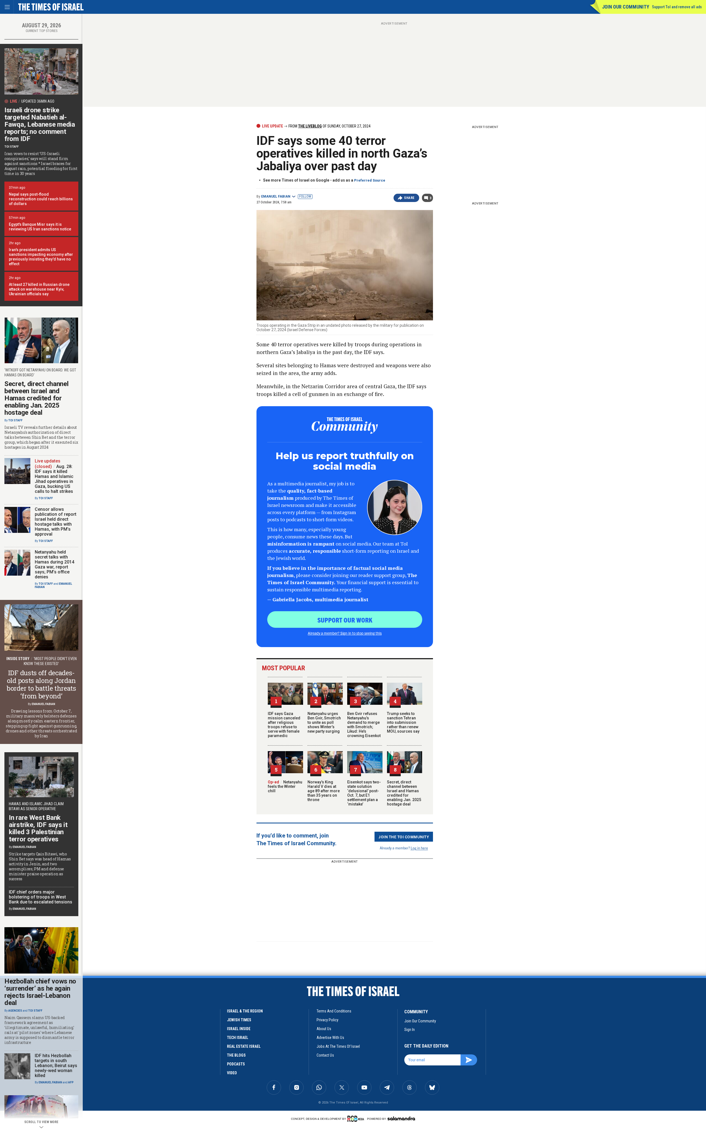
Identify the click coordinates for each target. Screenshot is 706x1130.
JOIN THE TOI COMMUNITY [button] (404, 836)
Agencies (15, 1010)
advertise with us (330, 1037)
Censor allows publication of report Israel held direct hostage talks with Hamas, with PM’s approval (55, 522)
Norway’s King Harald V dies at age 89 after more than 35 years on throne (323, 791)
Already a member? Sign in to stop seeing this (345, 633)
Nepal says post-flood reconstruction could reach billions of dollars (41, 199)
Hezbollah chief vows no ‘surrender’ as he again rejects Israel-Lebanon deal (40, 992)
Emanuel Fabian (275, 196)
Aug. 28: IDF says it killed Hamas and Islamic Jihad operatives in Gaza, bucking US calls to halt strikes (54, 479)
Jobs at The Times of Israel (338, 1046)
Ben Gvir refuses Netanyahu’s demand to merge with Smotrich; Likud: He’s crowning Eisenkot (364, 724)
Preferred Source (369, 180)
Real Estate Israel (244, 1046)
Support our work (344, 620)
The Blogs (236, 1055)
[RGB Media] (356, 1119)
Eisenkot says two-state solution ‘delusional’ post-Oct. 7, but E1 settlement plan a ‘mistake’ (364, 793)
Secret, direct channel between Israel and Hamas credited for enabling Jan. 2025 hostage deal (404, 793)
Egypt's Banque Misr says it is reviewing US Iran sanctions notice (40, 226)
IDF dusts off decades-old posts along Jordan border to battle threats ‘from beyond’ (41, 684)
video (232, 1073)
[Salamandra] (401, 1118)
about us (324, 1029)
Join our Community (625, 7)
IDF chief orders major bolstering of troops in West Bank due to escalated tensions (40, 897)
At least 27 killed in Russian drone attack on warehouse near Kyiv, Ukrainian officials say (39, 289)
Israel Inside (238, 1029)
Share (409, 198)
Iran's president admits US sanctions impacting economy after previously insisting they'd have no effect (41, 257)
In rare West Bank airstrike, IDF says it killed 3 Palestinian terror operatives (38, 828)
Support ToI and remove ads (677, 7)
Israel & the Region (245, 1011)
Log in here (419, 847)
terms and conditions (334, 1011)
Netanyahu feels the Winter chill (285, 786)
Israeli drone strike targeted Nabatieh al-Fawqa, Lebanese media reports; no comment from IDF (39, 124)
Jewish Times (239, 1020)
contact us (325, 1055)
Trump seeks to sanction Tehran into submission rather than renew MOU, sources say (403, 722)
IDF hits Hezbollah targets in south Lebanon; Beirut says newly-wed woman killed (56, 1065)
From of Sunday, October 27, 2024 (329, 126)
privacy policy (327, 1020)
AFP (71, 1082)
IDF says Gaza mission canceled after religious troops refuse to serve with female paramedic (284, 724)
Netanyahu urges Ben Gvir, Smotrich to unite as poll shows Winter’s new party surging (324, 722)
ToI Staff (11, 146)
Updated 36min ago (37, 101)
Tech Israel (237, 1037)
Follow (305, 196)
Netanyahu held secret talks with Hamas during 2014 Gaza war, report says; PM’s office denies (54, 564)
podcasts (236, 1064)
